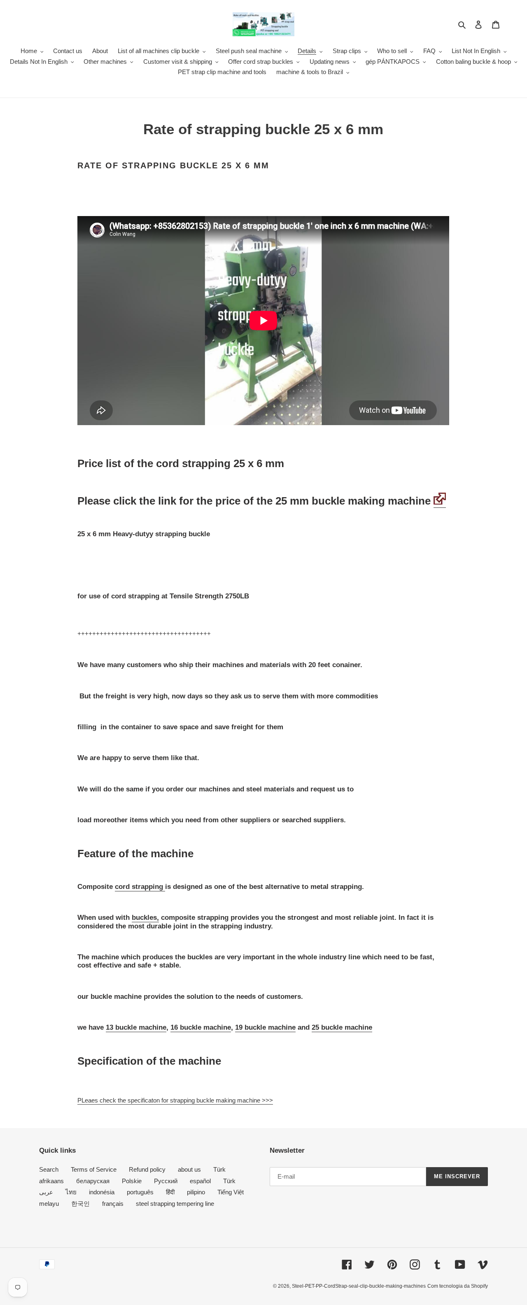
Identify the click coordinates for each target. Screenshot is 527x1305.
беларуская (93, 1180)
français (113, 1203)
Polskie (132, 1180)
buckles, (145, 917)
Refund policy (147, 1169)
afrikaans (51, 1180)
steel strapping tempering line (175, 1203)
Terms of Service (94, 1169)
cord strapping (140, 887)
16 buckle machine (200, 1027)
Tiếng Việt (230, 1192)
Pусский (165, 1180)
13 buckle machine (136, 1027)
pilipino (196, 1192)
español (200, 1180)
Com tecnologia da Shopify (457, 1286)
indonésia (101, 1192)
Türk (219, 1169)
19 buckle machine (265, 1027)
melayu (49, 1203)
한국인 (80, 1203)
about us (189, 1169)
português (140, 1192)
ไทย (71, 1192)
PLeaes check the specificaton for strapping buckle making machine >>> (175, 1100)
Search (48, 1169)
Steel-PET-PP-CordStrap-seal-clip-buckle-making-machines (359, 1286)
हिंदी (170, 1192)
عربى (46, 1192)
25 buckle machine (342, 1027)
